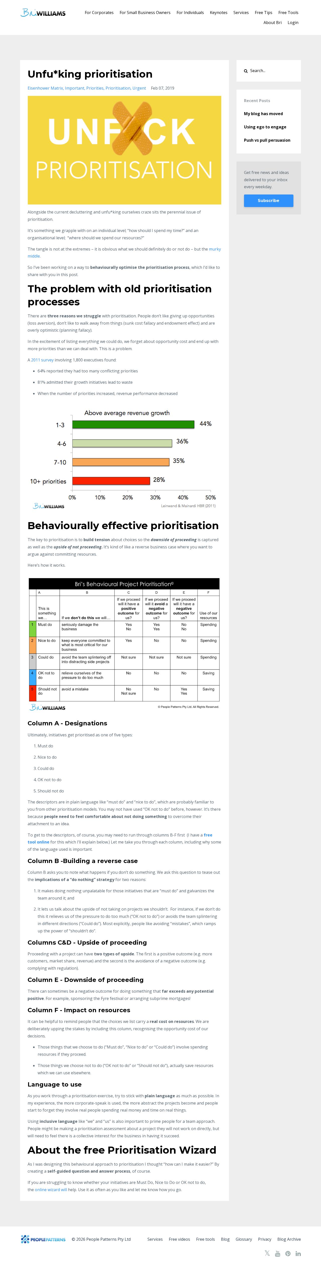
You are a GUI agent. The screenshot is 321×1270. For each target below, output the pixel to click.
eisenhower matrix (45, 88)
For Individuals (190, 12)
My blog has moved (263, 113)
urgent (139, 88)
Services (241, 12)
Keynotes (218, 12)
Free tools (205, 1239)
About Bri (273, 22)
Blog (225, 1239)
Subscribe (268, 200)
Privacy (264, 1239)
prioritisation (118, 88)
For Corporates (99, 12)
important (74, 88)
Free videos (179, 1239)
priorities (95, 88)
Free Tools (288, 12)
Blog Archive (289, 1239)
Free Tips (263, 12)
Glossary (244, 1239)
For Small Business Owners (145, 12)
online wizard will (51, 1189)
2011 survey (42, 360)
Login (293, 22)
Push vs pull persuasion (267, 140)
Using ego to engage (265, 127)
